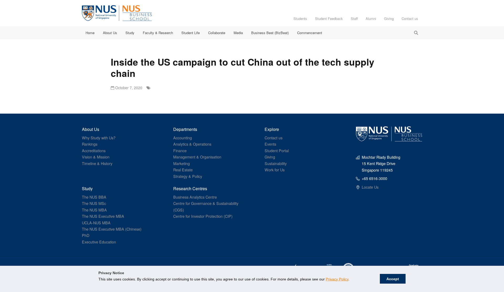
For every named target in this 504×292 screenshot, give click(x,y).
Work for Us (275, 169)
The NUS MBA (94, 210)
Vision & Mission (95, 157)
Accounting (182, 137)
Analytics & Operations (192, 144)
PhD (85, 235)
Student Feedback (329, 18)
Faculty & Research (158, 32)
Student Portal (277, 150)
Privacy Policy (337, 279)
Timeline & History (97, 163)
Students (300, 18)
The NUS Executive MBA (103, 216)
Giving (389, 18)
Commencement (309, 32)
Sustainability (276, 163)
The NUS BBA (94, 197)
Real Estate (183, 169)
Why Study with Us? (99, 137)
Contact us (410, 18)
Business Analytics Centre (195, 197)
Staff (354, 18)
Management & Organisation (197, 157)
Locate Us (370, 187)
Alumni (371, 18)
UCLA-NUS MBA (96, 222)
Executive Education (99, 242)
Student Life (190, 32)
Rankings (89, 144)
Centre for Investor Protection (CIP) (203, 216)
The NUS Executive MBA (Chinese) (111, 229)
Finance (180, 150)
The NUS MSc (94, 203)
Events (270, 144)
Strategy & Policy (187, 176)
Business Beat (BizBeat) (270, 32)
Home (90, 32)
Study (129, 32)
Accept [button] (392, 279)
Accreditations (94, 150)
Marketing (181, 163)
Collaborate (216, 32)
